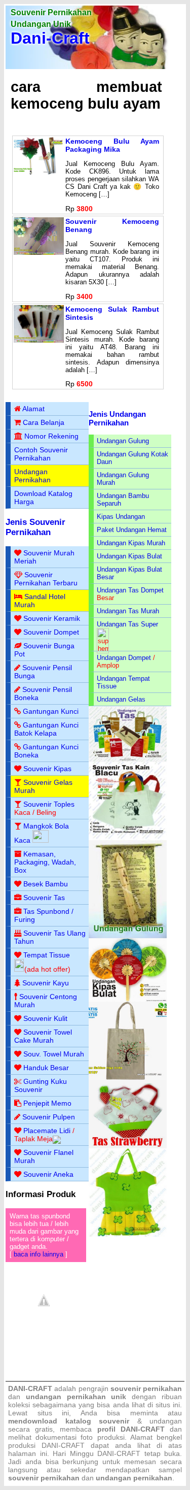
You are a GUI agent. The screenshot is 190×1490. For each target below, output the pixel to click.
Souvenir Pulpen (48, 1117)
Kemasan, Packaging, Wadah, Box (45, 862)
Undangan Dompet (124, 657)
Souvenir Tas (44, 897)
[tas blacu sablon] (128, 1077)
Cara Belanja (43, 422)
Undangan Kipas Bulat (129, 556)
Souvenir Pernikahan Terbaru (46, 579)
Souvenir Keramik (51, 618)
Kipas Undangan (121, 516)
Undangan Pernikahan (32, 476)
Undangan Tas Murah (128, 611)
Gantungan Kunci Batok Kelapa (46, 729)
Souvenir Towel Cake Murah (43, 1036)
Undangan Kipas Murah (131, 543)
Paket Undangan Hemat (132, 530)
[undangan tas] (128, 760)
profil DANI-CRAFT (131, 1429)
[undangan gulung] (128, 936)
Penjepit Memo (47, 1103)
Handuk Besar (46, 1068)
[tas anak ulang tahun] (128, 1234)
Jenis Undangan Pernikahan (117, 418)
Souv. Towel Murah (53, 1054)
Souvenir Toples (48, 804)
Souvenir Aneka (48, 1174)
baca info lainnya (38, 1254)
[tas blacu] (128, 838)
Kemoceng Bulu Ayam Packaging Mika (112, 145)
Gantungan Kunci (51, 711)
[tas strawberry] (128, 1146)
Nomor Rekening (51, 436)
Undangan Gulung (123, 441)
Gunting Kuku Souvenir (40, 1085)
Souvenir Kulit (45, 1018)
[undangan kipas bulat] (128, 999)
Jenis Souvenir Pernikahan (35, 527)
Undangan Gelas (121, 699)
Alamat (33, 409)
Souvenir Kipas (47, 769)
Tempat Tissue (46, 955)
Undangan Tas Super (127, 624)
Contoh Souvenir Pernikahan (41, 454)
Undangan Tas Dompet (130, 590)
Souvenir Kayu (45, 983)
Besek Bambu (45, 884)
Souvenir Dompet (51, 632)
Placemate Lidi (46, 1131)
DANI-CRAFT (118, 1453)
